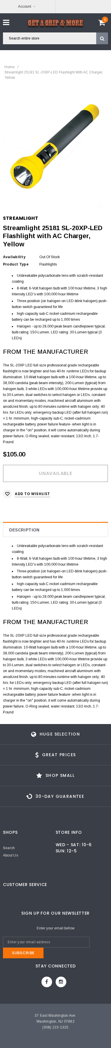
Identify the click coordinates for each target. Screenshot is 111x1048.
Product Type (15, 264)
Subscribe (23, 953)
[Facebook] (46, 982)
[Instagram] (61, 982)
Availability (14, 257)
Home (9, 67)
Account (24, 6)
